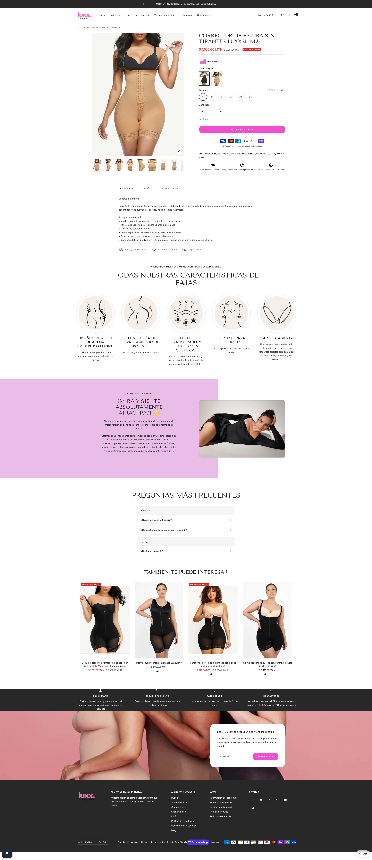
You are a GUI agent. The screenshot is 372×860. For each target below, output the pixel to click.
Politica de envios (219, 811)
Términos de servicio (221, 802)
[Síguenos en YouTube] (285, 800)
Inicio (78, 27)
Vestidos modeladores (165, 15)
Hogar (102, 15)
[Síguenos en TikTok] (253, 808)
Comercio (115, 15)
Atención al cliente (167, 249)
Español (102, 842)
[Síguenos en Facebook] (253, 800)
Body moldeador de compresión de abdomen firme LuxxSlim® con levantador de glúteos (105, 664)
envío (147, 188)
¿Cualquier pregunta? (152, 551)
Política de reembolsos (183, 821)
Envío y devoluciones (136, 249)
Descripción (126, 188)
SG (231, 96)
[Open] (7, 853)
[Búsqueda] (282, 15)
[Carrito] (295, 15)
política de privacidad (221, 807)
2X (240, 96)
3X (250, 96)
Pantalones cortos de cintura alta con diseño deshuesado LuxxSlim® (213, 664)
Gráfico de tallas (276, 90)
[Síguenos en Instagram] (269, 800)
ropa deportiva (142, 15)
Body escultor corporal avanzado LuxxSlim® (159, 662)
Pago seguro (194, 249)
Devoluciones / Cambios (183, 825)
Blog (173, 830)
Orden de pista (178, 811)
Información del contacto (223, 797)
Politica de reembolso (221, 816)
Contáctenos (203, 15)
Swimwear (187, 15)
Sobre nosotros (179, 802)
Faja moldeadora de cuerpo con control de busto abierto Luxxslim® (267, 664)
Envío (174, 816)
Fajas (127, 15)
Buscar (175, 797)
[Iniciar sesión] (288, 15)
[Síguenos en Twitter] (261, 800)
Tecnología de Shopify (177, 842)
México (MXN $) (266, 15)
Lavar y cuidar (169, 188)
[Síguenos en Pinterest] (277, 800)
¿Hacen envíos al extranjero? (156, 520)
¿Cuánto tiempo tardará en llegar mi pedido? (164, 530)
